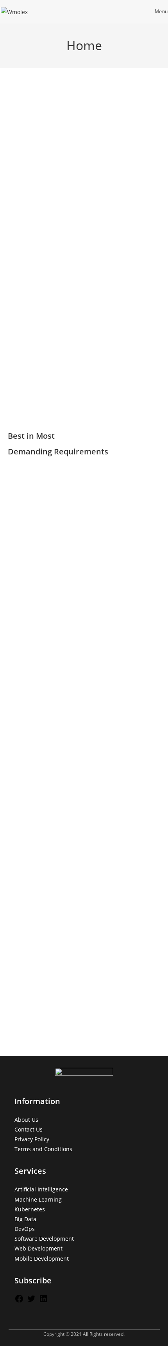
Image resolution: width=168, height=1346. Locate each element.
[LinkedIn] (43, 1301)
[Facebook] (19, 1301)
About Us (26, 1119)
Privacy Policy (31, 1139)
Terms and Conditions (43, 1149)
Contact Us (28, 1129)
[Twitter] (31, 1301)
